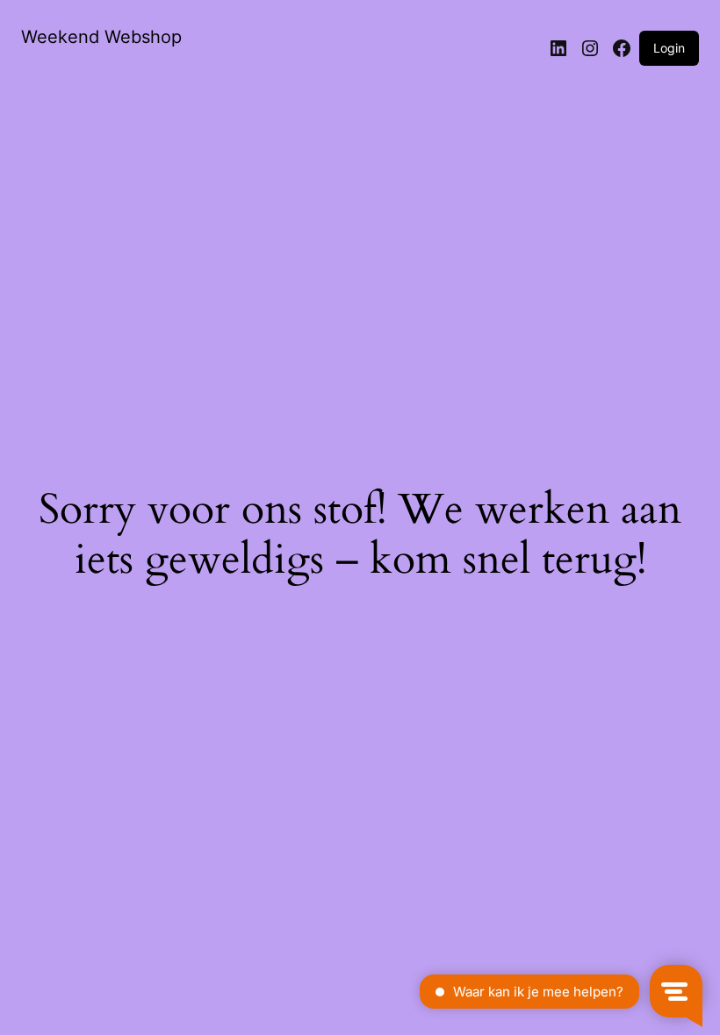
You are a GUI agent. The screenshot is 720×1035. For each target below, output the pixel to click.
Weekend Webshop (101, 36)
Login (669, 47)
